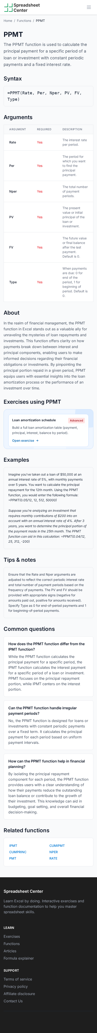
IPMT (13, 845)
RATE (53, 858)
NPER (53, 852)
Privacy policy (16, 986)
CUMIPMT (57, 845)
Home (8, 21)
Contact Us (13, 1001)
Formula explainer (19, 958)
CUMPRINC (17, 852)
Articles (10, 951)
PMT (12, 858)
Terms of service (18, 979)
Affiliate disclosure (19, 993)
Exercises (12, 936)
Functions (24, 21)
